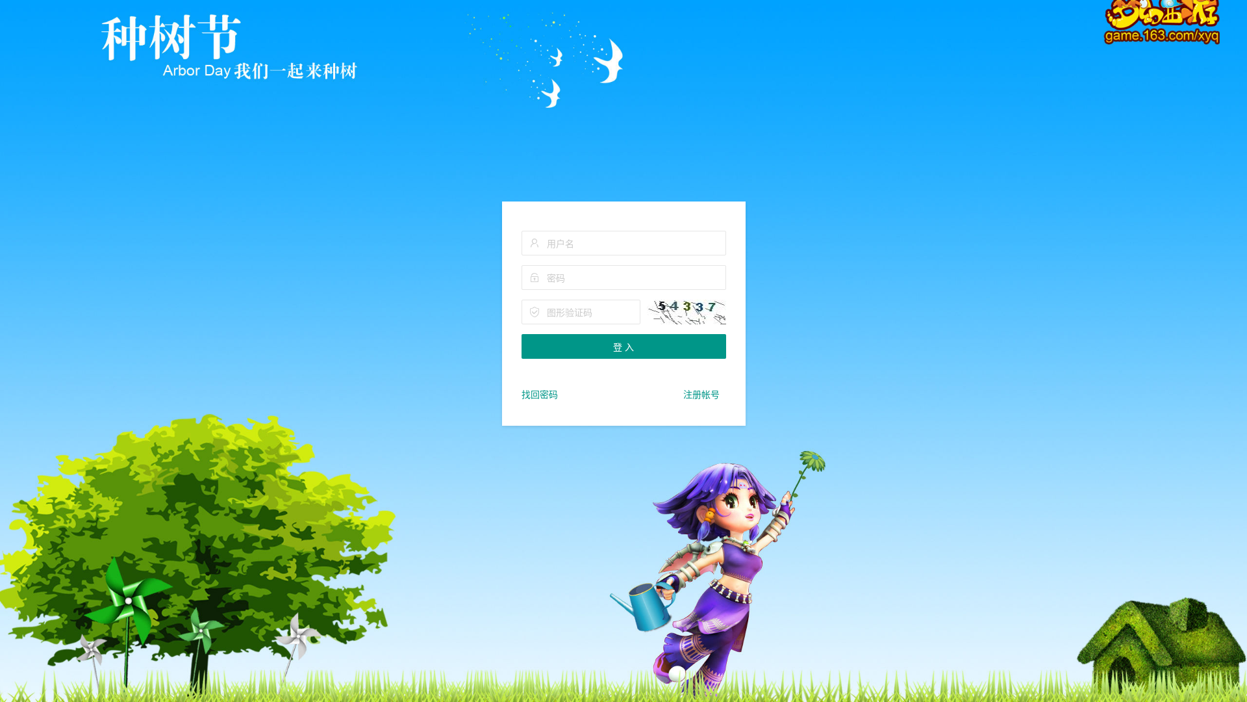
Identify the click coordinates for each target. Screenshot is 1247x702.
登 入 (623, 346)
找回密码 (540, 393)
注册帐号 (701, 393)
